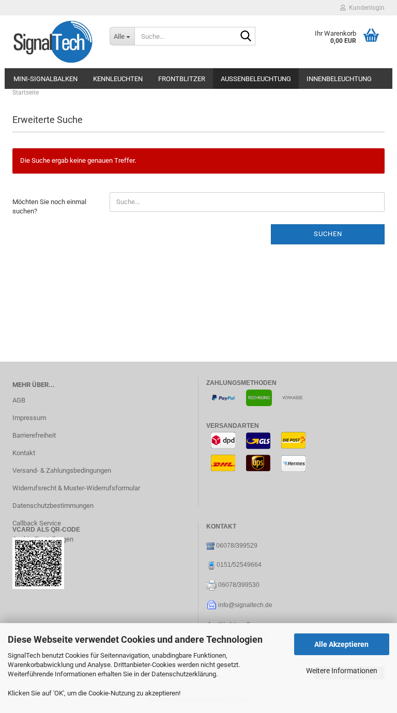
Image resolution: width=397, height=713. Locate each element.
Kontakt (23, 453)
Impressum (29, 418)
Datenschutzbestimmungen (53, 505)
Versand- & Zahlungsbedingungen (61, 470)
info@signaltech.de (245, 605)
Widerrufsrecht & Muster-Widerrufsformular (76, 488)
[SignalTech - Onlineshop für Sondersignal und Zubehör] (53, 42)
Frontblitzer (181, 79)
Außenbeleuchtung (256, 79)
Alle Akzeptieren (341, 644)
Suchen (328, 234)
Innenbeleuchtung (339, 79)
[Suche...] (245, 36)
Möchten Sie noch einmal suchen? (49, 206)
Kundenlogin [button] (365, 7)
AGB (18, 400)
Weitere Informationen (341, 671)
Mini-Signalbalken (45, 79)
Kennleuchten (118, 79)
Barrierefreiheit (34, 435)
